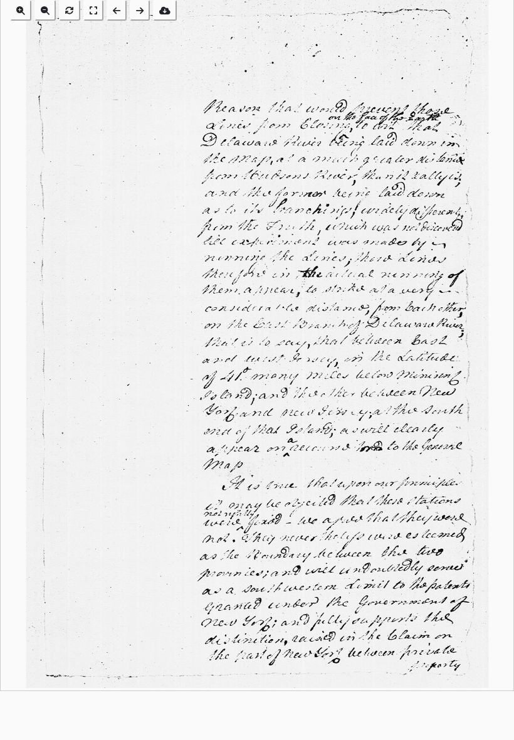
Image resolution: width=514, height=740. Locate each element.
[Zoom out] (45, 10)
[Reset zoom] (69, 10)
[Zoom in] (20, 10)
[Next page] (140, 10)
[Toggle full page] (93, 10)
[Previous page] (117, 10)
